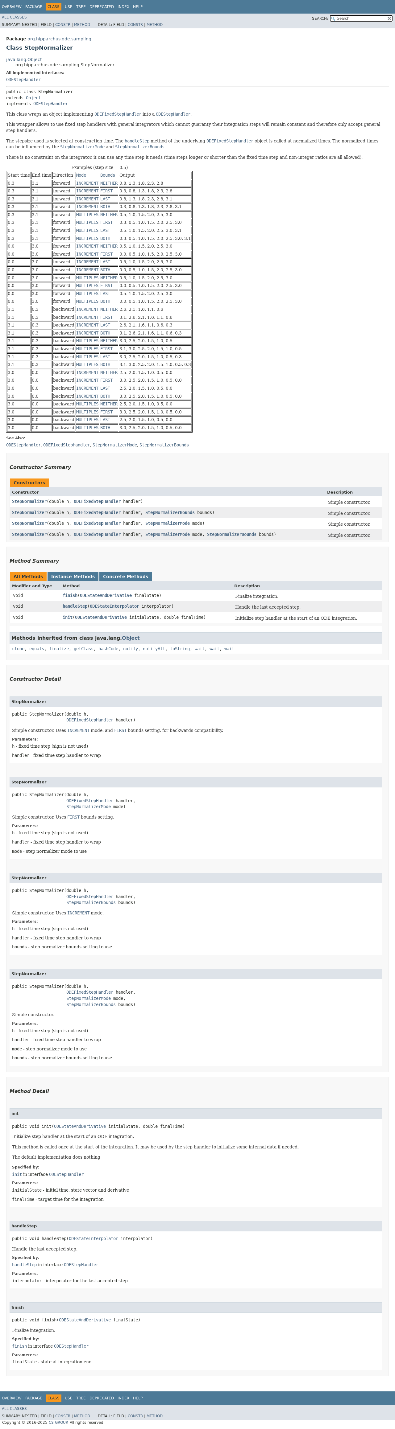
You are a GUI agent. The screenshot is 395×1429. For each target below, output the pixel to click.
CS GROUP (58, 1422)
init (68, 617)
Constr (62, 25)
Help (138, 7)
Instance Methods (73, 576)
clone (18, 648)
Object (33, 97)
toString (180, 648)
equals (36, 648)
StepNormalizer (29, 501)
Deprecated (101, 7)
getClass (84, 648)
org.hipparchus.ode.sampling (59, 38)
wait (200, 648)
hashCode (108, 648)
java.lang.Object (24, 59)
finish (70, 595)
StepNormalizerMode (167, 523)
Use (69, 7)
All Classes (14, 17)
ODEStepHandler (23, 79)
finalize (59, 648)
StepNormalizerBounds (170, 512)
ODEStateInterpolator (114, 606)
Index (123, 7)
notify (130, 648)
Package (33, 7)
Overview (12, 7)
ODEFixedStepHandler (97, 501)
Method (82, 25)
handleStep (75, 606)
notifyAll (154, 648)
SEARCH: (320, 18)
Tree (81, 7)
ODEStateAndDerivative (106, 595)
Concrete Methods (125, 576)
